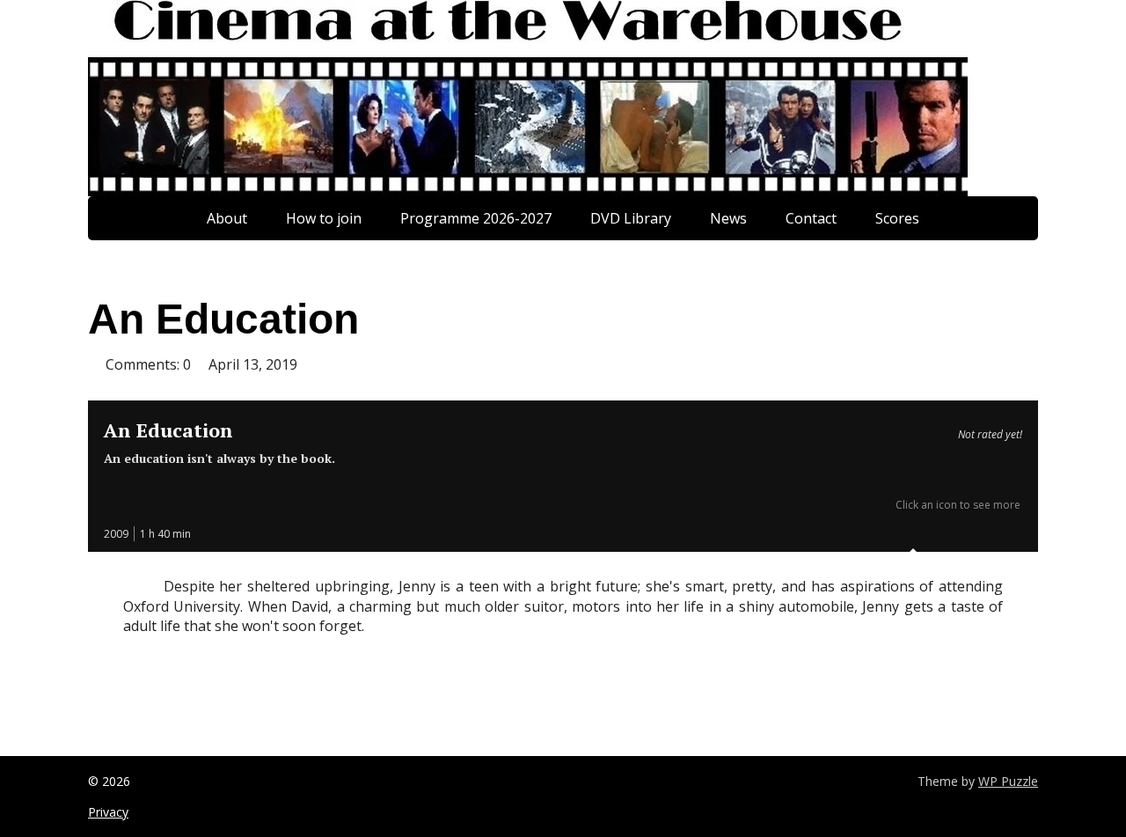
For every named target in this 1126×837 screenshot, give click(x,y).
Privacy (108, 812)
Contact (811, 218)
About (227, 218)
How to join (324, 218)
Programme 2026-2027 (476, 218)
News (728, 218)
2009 (116, 533)
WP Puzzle (1008, 781)
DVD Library (630, 218)
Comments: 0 (148, 364)
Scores (897, 218)
